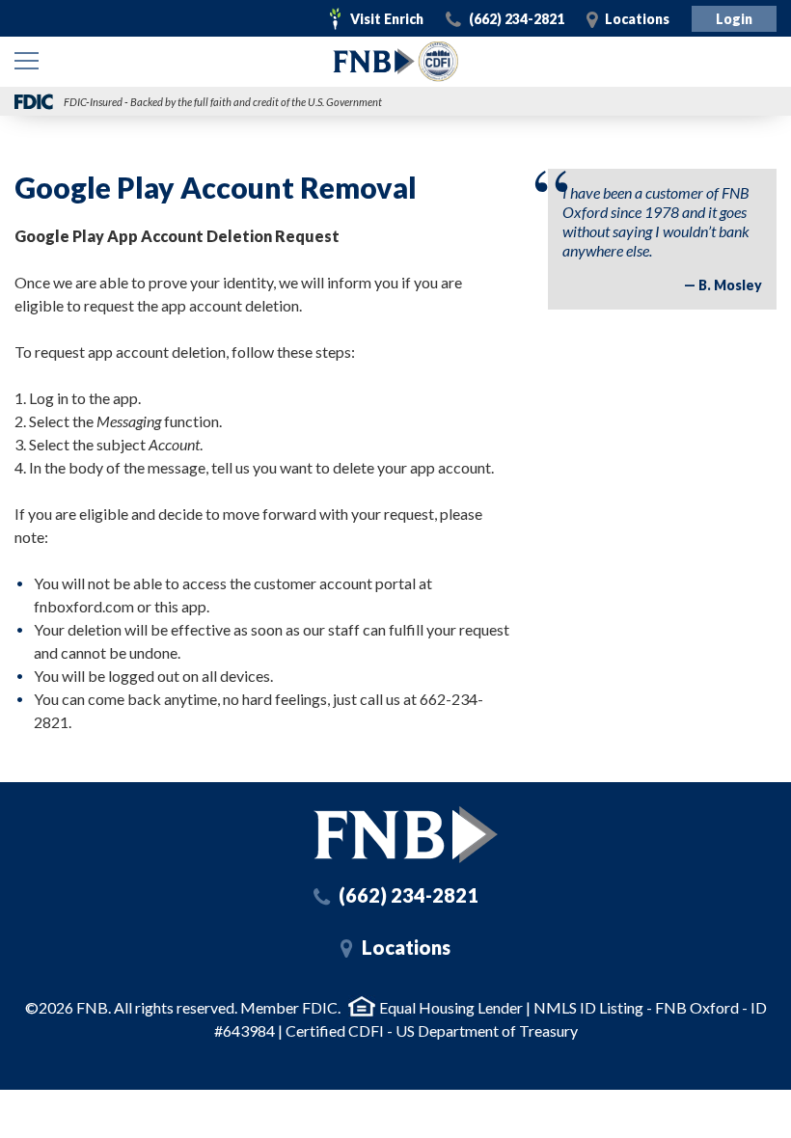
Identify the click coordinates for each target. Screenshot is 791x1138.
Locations (637, 19)
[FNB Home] (406, 834)
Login (734, 19)
